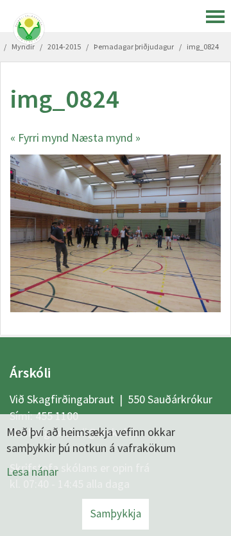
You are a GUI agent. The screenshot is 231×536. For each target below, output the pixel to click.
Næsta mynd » (106, 137)
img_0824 (203, 46)
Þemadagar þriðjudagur (134, 46)
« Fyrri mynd (39, 137)
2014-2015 (64, 46)
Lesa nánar (32, 471)
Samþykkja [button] (115, 514)
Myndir (23, 46)
